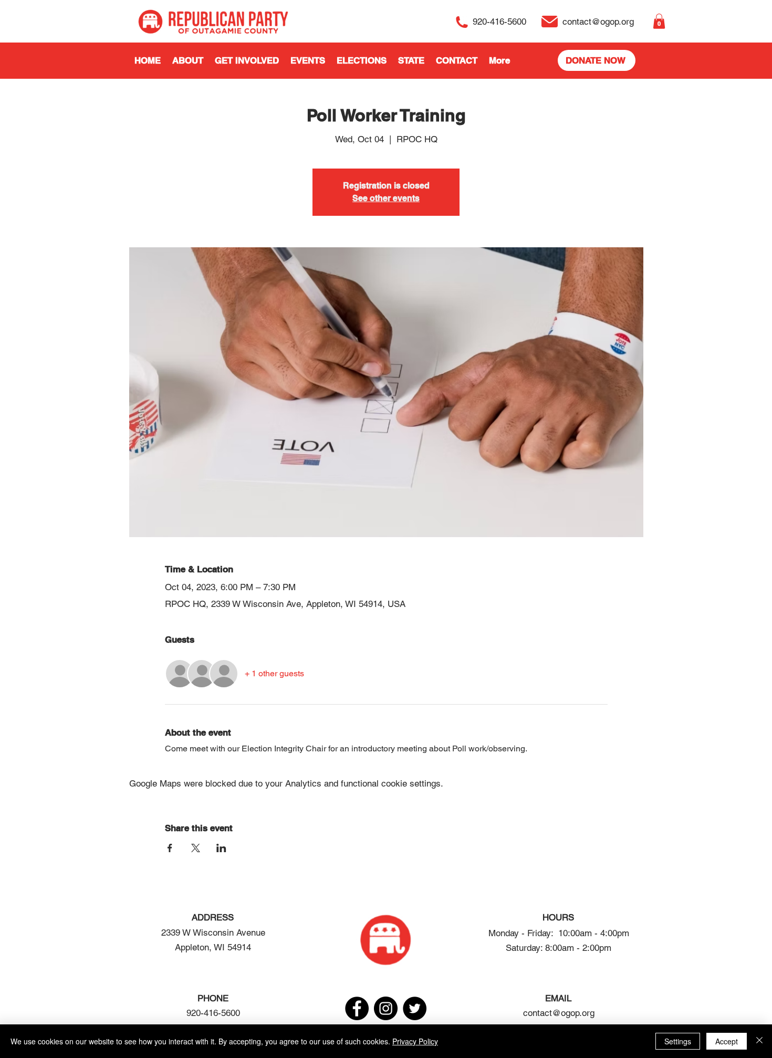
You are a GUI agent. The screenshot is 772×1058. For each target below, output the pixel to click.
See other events (386, 198)
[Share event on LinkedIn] (221, 848)
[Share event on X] (196, 848)
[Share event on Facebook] (170, 848)
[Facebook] (357, 1008)
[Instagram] (386, 1008)
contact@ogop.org (558, 1013)
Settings (677, 1041)
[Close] (759, 1041)
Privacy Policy (415, 1041)
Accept (726, 1041)
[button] (659, 21)
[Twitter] (414, 1008)
